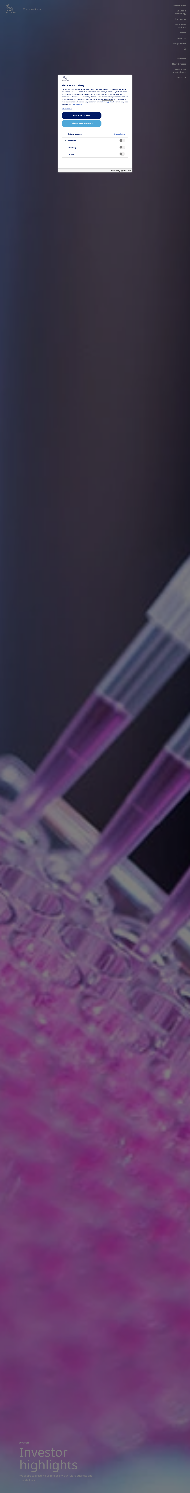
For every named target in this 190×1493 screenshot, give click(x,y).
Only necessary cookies (82, 123)
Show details (67, 109)
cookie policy (77, 104)
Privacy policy (107, 102)
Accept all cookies (81, 115)
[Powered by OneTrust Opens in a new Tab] (121, 170)
